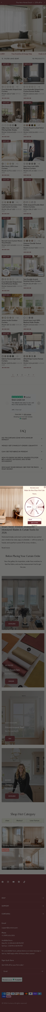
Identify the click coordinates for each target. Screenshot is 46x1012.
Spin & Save (34, 523)
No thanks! (34, 525)
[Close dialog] (45, 487)
